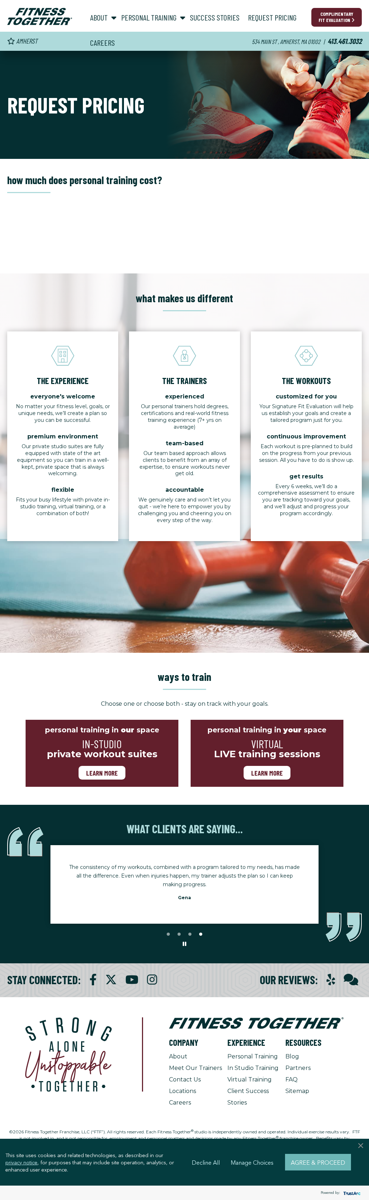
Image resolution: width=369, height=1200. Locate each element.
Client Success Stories (248, 1097)
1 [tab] (168, 934)
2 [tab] (179, 934)
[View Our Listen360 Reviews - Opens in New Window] (351, 980)
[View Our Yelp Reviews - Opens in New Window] (331, 980)
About (178, 1056)
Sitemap (297, 1091)
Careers (180, 1102)
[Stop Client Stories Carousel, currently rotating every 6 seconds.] (184, 944)
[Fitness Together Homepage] (39, 16)
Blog (292, 1056)
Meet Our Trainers (195, 1068)
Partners (298, 1068)
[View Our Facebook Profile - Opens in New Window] (93, 980)
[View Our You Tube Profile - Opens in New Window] (132, 980)
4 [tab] (200, 934)
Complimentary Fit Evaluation (336, 17)
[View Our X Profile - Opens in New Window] (111, 980)
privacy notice (21, 1162)
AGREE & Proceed (318, 1162)
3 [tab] (190, 934)
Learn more (102, 773)
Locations (182, 1091)
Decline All (206, 1162)
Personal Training (252, 1056)
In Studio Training (253, 1068)
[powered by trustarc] (351, 1193)
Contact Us (185, 1079)
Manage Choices (252, 1162)
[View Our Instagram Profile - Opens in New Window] (152, 980)
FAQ (291, 1079)
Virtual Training (249, 1079)
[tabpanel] (184, 880)
